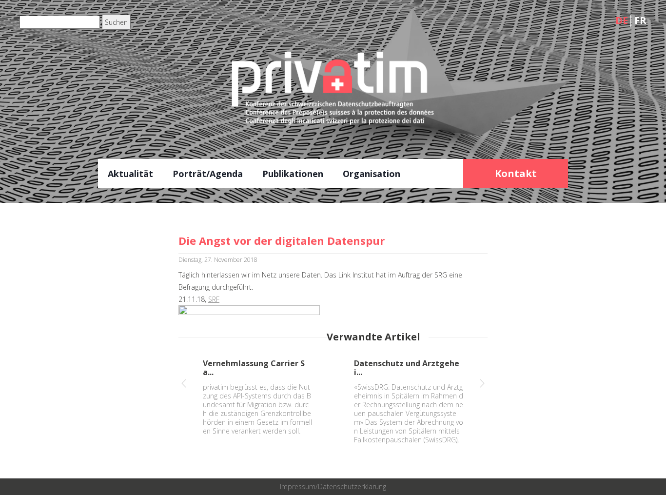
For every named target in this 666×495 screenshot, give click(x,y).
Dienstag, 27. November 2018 (217, 260)
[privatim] (333, 95)
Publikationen (292, 173)
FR (640, 20)
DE (621, 20)
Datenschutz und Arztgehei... (406, 367)
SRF (213, 299)
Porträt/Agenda (208, 173)
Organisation (371, 173)
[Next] (482, 385)
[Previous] (184, 385)
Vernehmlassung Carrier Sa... (254, 367)
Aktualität (130, 173)
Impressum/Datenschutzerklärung (333, 486)
